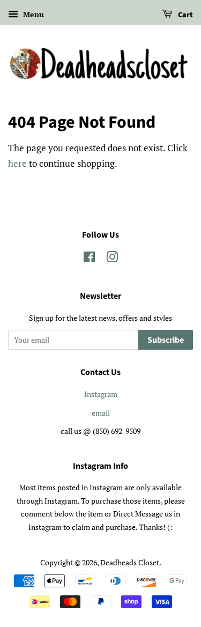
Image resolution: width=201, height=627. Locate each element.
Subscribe (165, 340)
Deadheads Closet (129, 562)
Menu (32, 14)
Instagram (100, 394)
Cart (184, 15)
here (17, 163)
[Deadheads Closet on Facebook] (89, 259)
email (101, 413)
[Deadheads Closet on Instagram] (112, 259)
